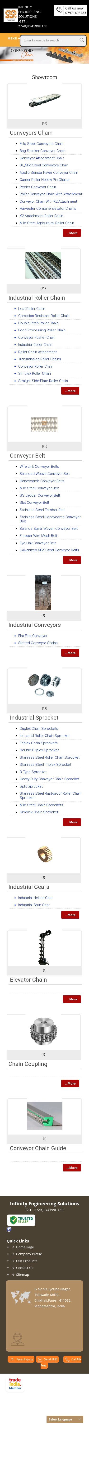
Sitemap (22, 1274)
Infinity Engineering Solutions (32, 16)
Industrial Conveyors (35, 625)
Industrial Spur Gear (34, 905)
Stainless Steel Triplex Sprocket (45, 764)
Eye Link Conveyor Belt (38, 543)
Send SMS (50, 1359)
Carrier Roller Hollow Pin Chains (44, 180)
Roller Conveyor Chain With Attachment (51, 194)
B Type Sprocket (33, 772)
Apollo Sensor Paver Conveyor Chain (49, 172)
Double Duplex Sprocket (39, 750)
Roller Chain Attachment (37, 352)
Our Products (26, 1261)
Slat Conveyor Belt (34, 502)
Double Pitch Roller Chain (38, 323)
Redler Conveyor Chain (38, 187)
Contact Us (24, 1267)
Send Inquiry (24, 1359)
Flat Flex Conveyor (32, 636)
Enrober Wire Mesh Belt (38, 536)
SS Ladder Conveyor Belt (40, 495)
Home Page (25, 1247)
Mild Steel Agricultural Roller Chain (47, 223)
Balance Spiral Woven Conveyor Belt (49, 528)
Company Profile (29, 1254)
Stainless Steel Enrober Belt (42, 510)
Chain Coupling (28, 1064)
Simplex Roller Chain (34, 373)
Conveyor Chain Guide (38, 1148)
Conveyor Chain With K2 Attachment (48, 201)
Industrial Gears (29, 887)
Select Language (60, 1419)
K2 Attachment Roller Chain (41, 216)
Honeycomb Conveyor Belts (42, 481)
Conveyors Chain (31, 132)
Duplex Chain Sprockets (39, 728)
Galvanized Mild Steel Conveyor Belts (49, 550)
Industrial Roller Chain (37, 297)
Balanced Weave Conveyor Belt (45, 474)
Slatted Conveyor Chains (38, 643)
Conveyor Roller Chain (35, 366)
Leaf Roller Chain (31, 309)
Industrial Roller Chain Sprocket (45, 736)
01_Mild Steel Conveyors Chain (44, 165)
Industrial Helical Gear (35, 898)
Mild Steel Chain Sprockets (41, 805)
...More (71, 233)
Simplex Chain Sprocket (39, 812)
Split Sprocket (31, 786)
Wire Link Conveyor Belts (39, 466)
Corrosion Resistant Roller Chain (44, 316)
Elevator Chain (28, 979)
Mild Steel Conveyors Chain (41, 144)
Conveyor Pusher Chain (36, 337)
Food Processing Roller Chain (42, 330)
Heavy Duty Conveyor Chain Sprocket (49, 779)
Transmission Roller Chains (39, 359)
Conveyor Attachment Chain (42, 158)
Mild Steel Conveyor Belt (39, 488)
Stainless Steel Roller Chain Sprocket (50, 757)
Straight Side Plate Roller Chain (43, 381)
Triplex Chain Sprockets (39, 743)
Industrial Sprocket (34, 717)
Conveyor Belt (27, 455)
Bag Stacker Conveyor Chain (42, 151)
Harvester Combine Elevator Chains (48, 208)
